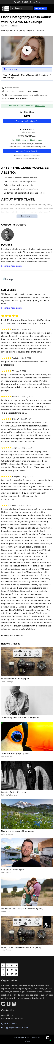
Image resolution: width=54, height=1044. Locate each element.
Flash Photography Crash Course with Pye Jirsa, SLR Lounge (25, 76)
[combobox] (21, 8)
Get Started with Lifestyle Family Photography (22, 908)
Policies (27, 1041)
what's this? (40, 105)
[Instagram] (14, 1004)
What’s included (33, 158)
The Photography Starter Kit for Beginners (20, 717)
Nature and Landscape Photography (17, 831)
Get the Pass (40, 8)
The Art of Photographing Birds (15, 753)
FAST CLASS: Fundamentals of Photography (21, 947)
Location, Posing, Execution (13, 792)
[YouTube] (3, 1004)
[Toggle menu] (50, 8)
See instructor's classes (11, 265)
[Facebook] (8, 1004)
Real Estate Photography (12, 869)
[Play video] (27, 50)
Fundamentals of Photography (15, 678)
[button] (47, 1037)
